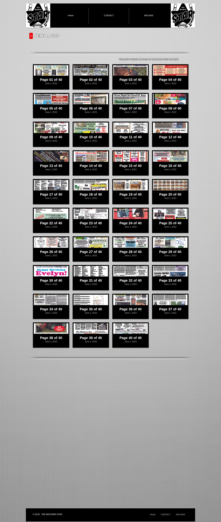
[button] (51, 77)
